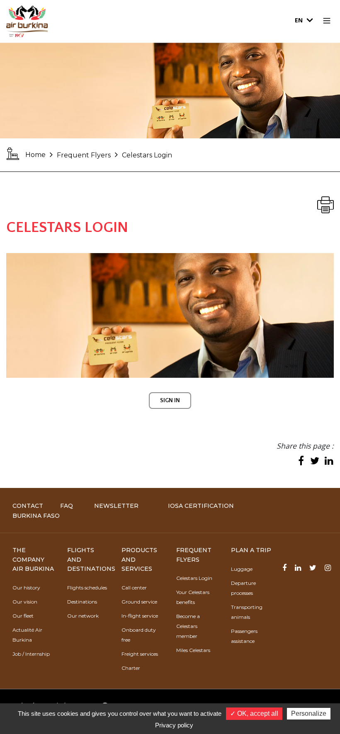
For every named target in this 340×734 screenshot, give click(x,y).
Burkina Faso (36, 515)
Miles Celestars (193, 650)
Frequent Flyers (84, 155)
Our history (26, 587)
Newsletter (116, 505)
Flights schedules (87, 587)
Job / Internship (31, 654)
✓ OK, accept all (254, 713)
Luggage (242, 569)
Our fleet (23, 616)
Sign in (170, 400)
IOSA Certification (201, 505)
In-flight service (139, 616)
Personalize (308, 713)
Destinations (82, 602)
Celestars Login (194, 578)
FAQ (66, 505)
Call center (134, 587)
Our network (83, 616)
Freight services (139, 654)
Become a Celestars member (188, 626)
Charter (130, 668)
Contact (27, 505)
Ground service (139, 602)
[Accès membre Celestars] (170, 315)
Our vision (24, 602)
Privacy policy (174, 725)
